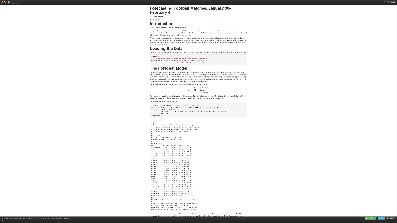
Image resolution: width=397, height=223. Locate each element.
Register (392, 2)
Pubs (6, 3)
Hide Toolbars (390, 218)
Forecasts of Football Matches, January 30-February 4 (18, 219)
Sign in (387, 2)
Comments (371, 218)
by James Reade (43, 218)
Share (381, 218)
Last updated (60, 218)
